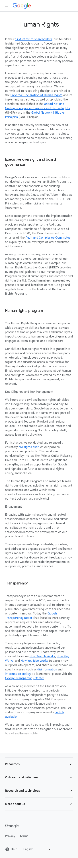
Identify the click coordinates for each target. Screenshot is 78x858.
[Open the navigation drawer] (6, 5)
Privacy (10, 836)
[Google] (22, 5)
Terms (24, 836)
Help (14, 849)
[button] (39, 764)
